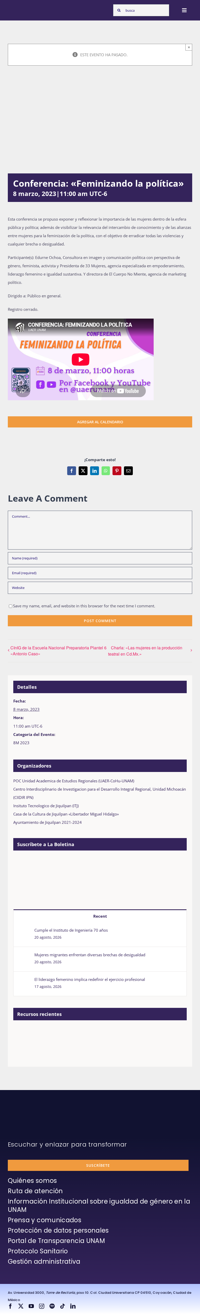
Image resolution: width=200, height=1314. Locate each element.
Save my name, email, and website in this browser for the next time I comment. (84, 605)
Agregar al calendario (100, 422)
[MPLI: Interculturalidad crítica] (22, 1032)
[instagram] (41, 1306)
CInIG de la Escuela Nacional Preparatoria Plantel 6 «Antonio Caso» (58, 651)
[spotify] (52, 1306)
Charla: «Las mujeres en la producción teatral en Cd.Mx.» (145, 651)
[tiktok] (62, 1306)
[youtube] (31, 1306)
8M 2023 (21, 742)
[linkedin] (73, 1306)
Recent (100, 916)
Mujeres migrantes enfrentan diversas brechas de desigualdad (89, 954)
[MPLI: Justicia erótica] (41, 1032)
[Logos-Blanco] (22, 7)
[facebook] (10, 1306)
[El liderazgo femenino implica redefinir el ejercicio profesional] (24, 980)
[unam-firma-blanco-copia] (22, 1110)
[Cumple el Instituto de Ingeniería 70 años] (24, 931)
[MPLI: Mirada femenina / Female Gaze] (98, 1032)
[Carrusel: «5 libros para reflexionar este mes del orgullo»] (117, 1038)
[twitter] (20, 1306)
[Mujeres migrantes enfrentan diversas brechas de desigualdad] (24, 956)
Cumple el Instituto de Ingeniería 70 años (71, 930)
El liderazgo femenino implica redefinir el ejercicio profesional (89, 979)
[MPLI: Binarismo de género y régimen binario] (60, 1032)
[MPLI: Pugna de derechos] (79, 1032)
